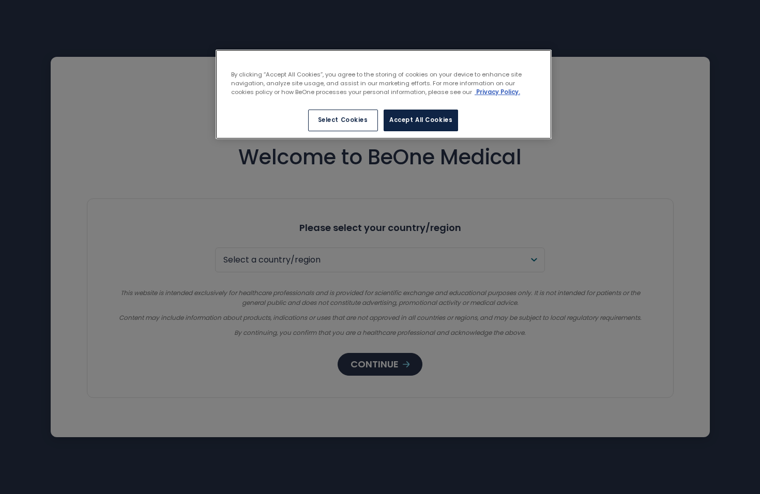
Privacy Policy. (497, 92)
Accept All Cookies (420, 120)
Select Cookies (343, 120)
